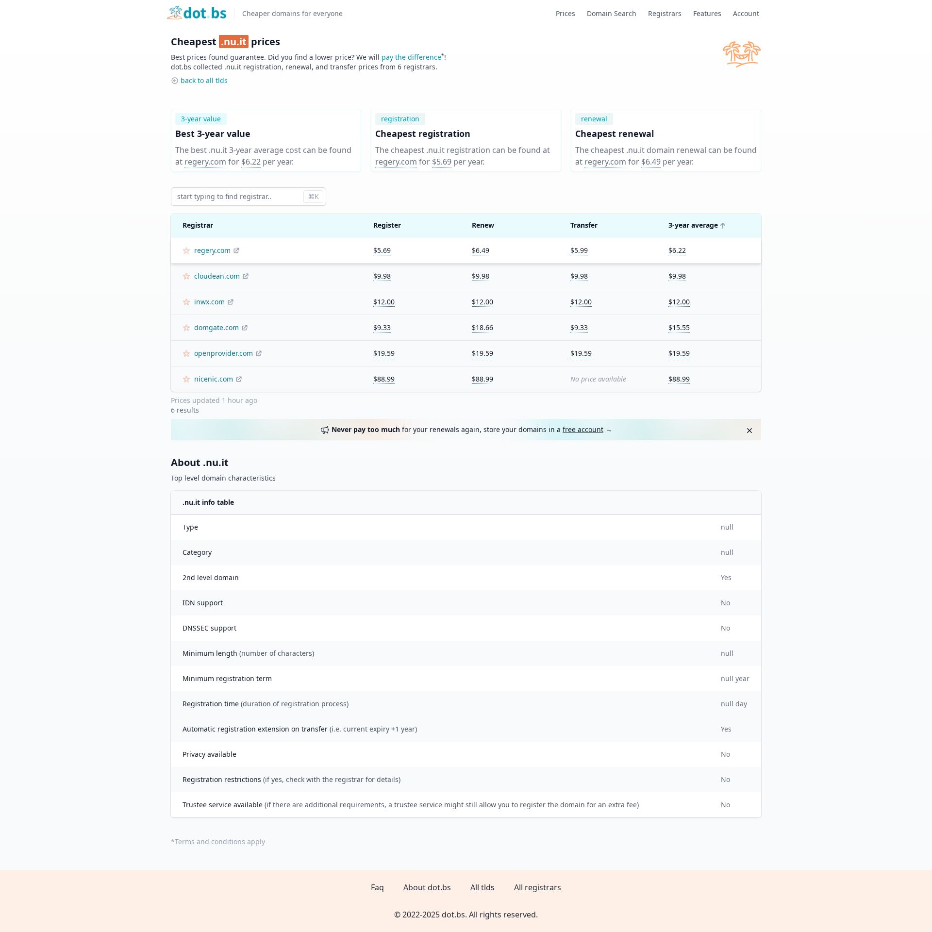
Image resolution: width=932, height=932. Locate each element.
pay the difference (411, 57)
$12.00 (384, 301)
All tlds (482, 887)
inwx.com (209, 301)
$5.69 (441, 161)
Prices (565, 13)
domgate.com (216, 327)
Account (746, 13)
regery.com (205, 161)
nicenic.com (213, 378)
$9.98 (382, 276)
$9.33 (382, 327)
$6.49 (651, 161)
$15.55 (679, 327)
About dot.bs (427, 887)
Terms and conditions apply (220, 841)
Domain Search (611, 13)
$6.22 (251, 161)
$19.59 (384, 353)
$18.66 (482, 327)
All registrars (537, 887)
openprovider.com (223, 353)
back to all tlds (204, 80)
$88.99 (384, 378)
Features (707, 13)
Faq (377, 887)
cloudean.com (217, 276)
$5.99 (579, 250)
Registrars (665, 13)
